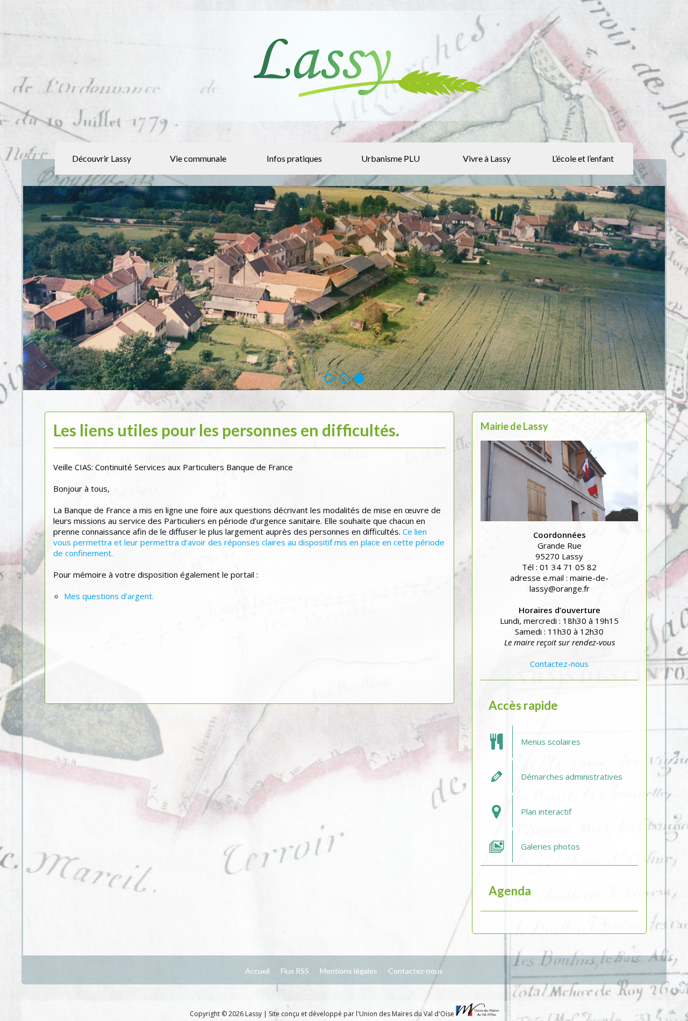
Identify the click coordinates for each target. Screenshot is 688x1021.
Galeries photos (550, 846)
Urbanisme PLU (390, 158)
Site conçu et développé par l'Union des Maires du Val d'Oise (361, 1013)
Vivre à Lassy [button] (487, 158)
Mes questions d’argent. (109, 596)
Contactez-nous (559, 663)
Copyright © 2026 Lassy (226, 1013)
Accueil (257, 971)
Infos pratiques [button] (294, 158)
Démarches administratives (571, 776)
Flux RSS (295, 971)
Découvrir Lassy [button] (101, 158)
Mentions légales (348, 971)
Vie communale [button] (198, 158)
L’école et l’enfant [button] (583, 158)
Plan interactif (546, 811)
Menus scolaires (550, 741)
